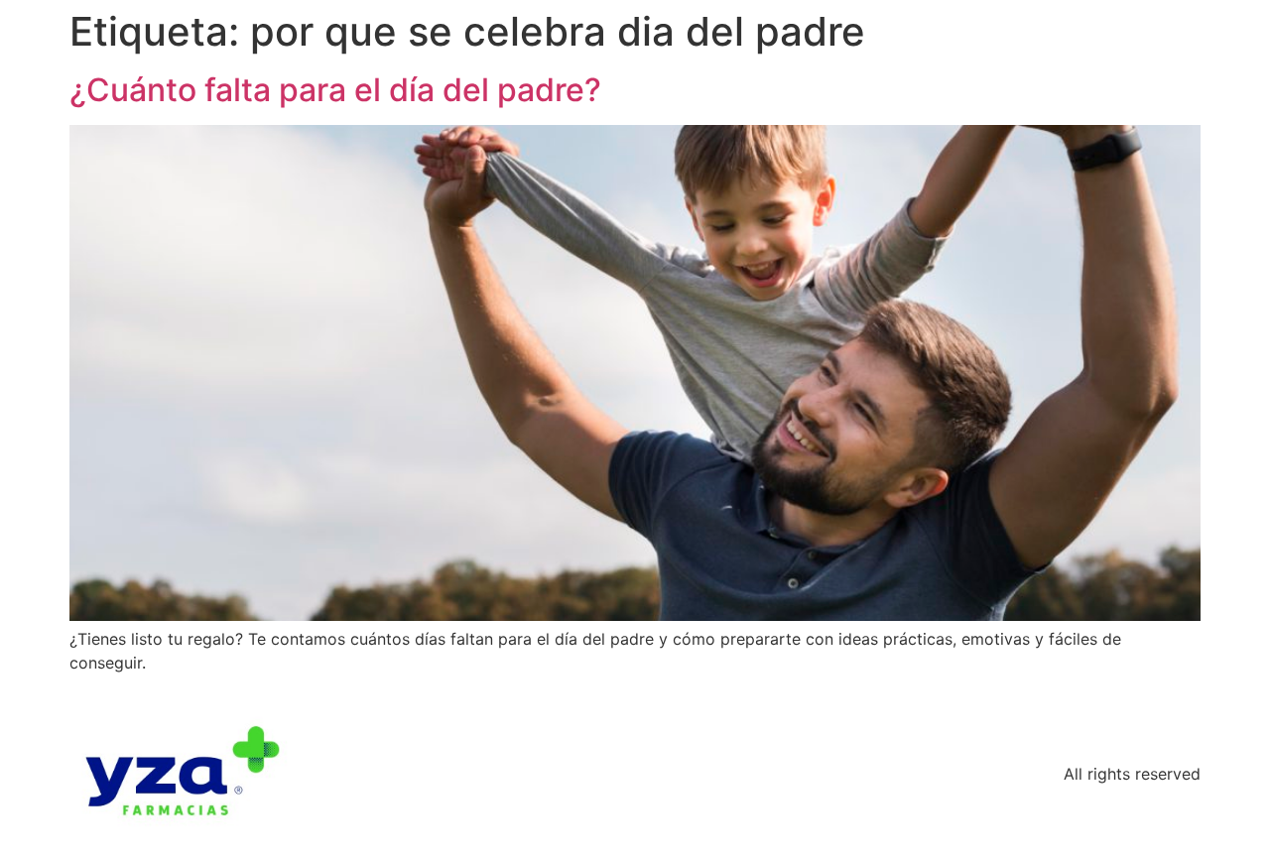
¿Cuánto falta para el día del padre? (335, 89)
